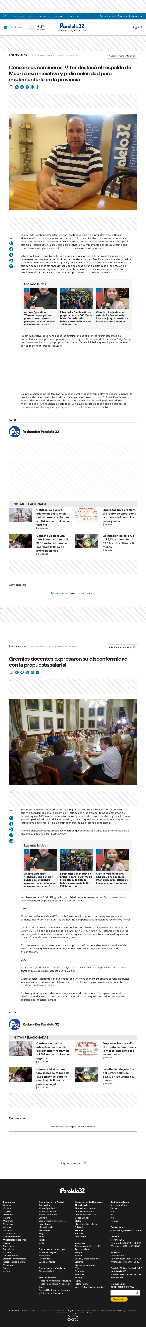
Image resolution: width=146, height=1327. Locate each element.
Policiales (27, 16)
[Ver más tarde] (11, 87)
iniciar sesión (65, 593)
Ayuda (89, 1313)
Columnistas (72, 16)
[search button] (5, 16)
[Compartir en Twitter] (27, 87)
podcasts (58, 16)
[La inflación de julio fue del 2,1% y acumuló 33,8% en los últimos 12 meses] (86, 541)
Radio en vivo (135, 16)
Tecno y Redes (42, 16)
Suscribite (119, 1299)
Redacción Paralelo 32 (41, 431)
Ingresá (137, 27)
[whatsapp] (17, 87)
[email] (32, 87)
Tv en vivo (122, 16)
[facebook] (22, 87)
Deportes (15, 16)
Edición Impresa (107, 16)
